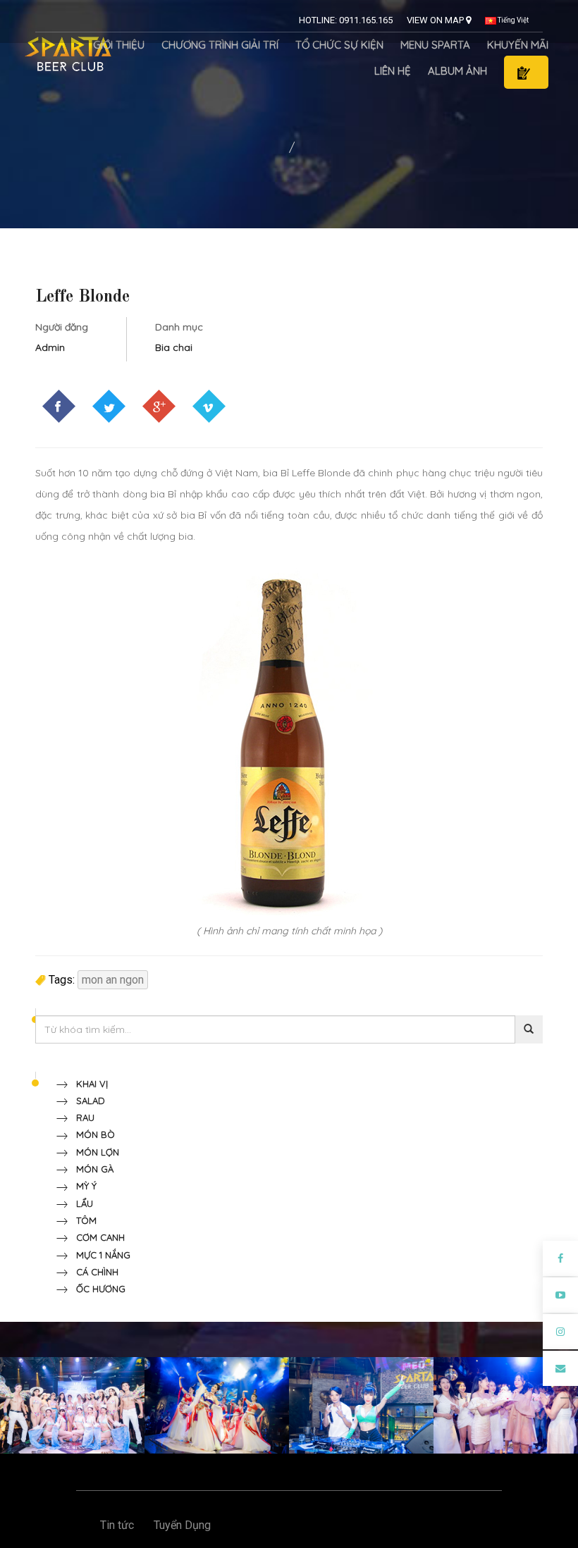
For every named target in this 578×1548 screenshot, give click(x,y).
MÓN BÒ (91, 1134)
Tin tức (117, 1525)
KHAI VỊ (88, 1083)
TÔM (82, 1220)
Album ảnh (457, 71)
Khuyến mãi (517, 44)
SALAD (86, 1100)
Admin (50, 347)
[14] (216, 1404)
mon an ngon (113, 979)
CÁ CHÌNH (93, 1271)
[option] (72, 1405)
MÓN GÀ (90, 1169)
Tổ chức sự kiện (339, 44)
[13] (72, 1404)
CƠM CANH (96, 1237)
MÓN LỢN (93, 1152)
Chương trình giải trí (219, 44)
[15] (361, 1404)
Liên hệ (392, 71)
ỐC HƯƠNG (96, 1288)
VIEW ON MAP (436, 20)
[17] (506, 1404)
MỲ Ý (82, 1185)
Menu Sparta (435, 44)
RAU (81, 1117)
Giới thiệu (118, 44)
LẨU (80, 1203)
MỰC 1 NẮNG (99, 1255)
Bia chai (173, 347)
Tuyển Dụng (182, 1525)
